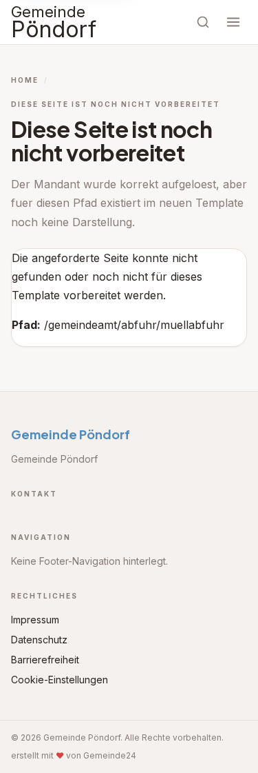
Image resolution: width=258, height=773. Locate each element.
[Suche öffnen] (203, 22)
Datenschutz (39, 639)
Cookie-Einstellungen (59, 679)
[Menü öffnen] (233, 22)
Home (25, 80)
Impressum (35, 619)
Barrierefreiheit (45, 659)
